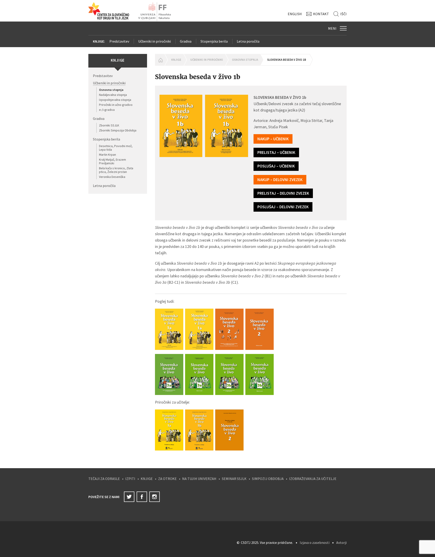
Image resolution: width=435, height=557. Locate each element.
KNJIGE (147, 478)
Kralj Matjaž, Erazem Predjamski (112, 161)
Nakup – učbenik (273, 138)
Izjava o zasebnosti (314, 542)
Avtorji (341, 542)
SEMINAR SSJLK (234, 478)
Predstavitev (119, 41)
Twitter (129, 497)
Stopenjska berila (214, 41)
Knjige (176, 60)
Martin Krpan (107, 155)
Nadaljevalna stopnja (113, 95)
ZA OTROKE (167, 478)
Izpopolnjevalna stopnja (115, 100)
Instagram (154, 497)
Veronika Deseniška (112, 177)
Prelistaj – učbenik (276, 152)
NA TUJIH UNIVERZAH (199, 478)
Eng (295, 14)
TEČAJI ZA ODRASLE (104, 478)
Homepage (159, 60)
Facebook (142, 497)
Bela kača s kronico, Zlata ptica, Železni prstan (116, 170)
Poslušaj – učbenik (276, 166)
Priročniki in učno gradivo (116, 105)
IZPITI (130, 478)
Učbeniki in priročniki (154, 41)
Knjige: (99, 41)
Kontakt (321, 14)
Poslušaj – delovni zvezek (283, 206)
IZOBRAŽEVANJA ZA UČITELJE (312, 478)
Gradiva (185, 41)
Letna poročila (248, 41)
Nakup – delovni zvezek (279, 179)
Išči (343, 14)
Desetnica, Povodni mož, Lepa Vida (116, 148)
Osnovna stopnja (111, 90)
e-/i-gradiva (107, 110)
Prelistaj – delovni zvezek (283, 193)
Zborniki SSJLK (109, 125)
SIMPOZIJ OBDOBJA (268, 478)
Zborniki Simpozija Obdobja (117, 130)
